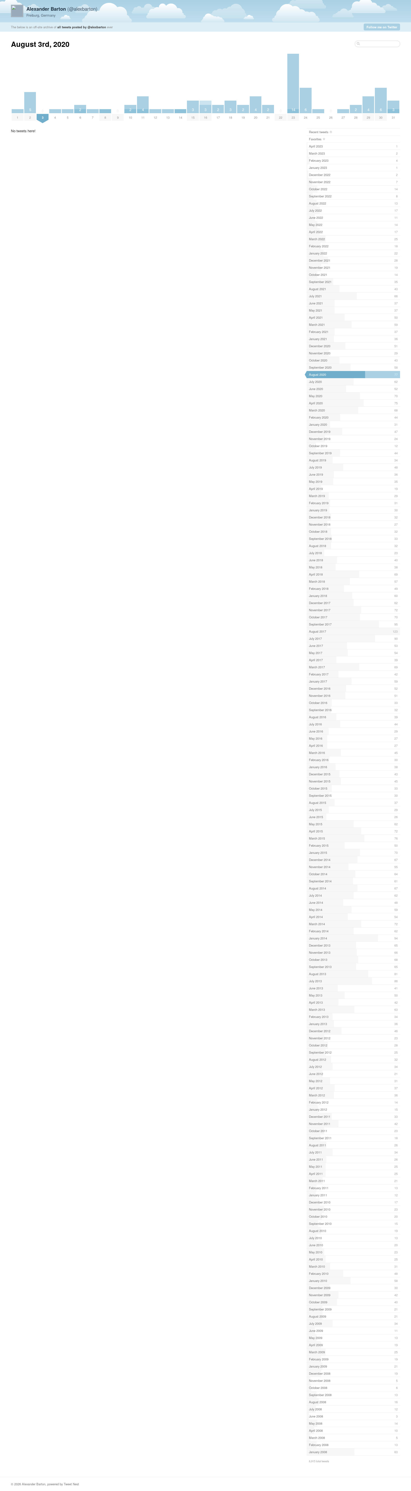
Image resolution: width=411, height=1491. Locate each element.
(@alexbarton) (62, 8)
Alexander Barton (33, 1484)
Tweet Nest (71, 1484)
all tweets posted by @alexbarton (81, 27)
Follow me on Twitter (382, 27)
